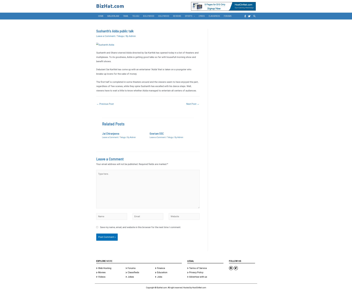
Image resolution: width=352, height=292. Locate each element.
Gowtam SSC (157, 133)
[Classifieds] (139, 272)
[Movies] (109, 272)
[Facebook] (245, 16)
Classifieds (214, 16)
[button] (193, 16)
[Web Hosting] (109, 268)
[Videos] (109, 277)
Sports (188, 16)
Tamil (125, 16)
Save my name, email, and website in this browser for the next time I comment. (140, 227)
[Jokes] (139, 277)
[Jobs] (168, 277)
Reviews (177, 16)
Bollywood (148, 16)
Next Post (192, 104)
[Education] (168, 272)
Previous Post (105, 104)
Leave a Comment (105, 36)
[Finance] (168, 268)
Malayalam (113, 16)
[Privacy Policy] (205, 272)
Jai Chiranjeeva (110, 133)
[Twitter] (249, 16)
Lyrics (202, 16)
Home (101, 16)
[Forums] (139, 268)
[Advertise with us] (205, 277)
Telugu (135, 16)
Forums (228, 16)
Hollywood (163, 16)
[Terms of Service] (205, 268)
